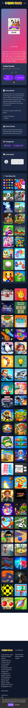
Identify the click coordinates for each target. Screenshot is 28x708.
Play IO (17, 658)
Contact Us (4, 695)
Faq (2, 697)
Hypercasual (18, 145)
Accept (11, 705)
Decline (17, 705)
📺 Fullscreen (20, 77)
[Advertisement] (14, 627)
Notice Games (19, 656)
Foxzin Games (19, 654)
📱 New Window (6, 77)
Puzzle (7, 145)
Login (24, 3)
